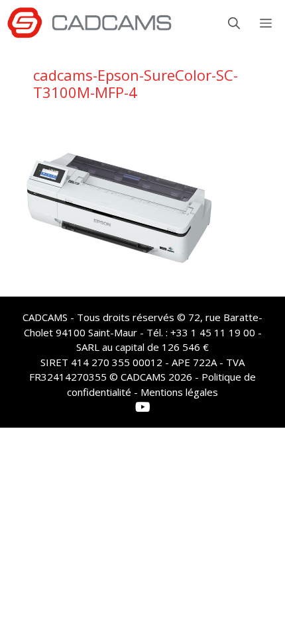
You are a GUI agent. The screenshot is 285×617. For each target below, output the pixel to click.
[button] (234, 23)
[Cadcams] (89, 23)
